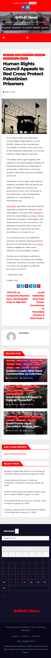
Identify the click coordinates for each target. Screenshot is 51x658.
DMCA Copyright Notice (25, 641)
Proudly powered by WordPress (17, 627)
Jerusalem (10, 364)
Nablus (18, 364)
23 (45, 576)
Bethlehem (11, 360)
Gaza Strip (10, 386)
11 (11, 571)
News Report (39, 55)
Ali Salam (25, 333)
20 (24, 576)
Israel (18, 55)
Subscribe (35, 636)
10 (4, 571)
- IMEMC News (25, 17)
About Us (15, 636)
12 (18, 571)
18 (11, 576)
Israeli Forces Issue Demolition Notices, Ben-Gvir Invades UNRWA (23, 426)
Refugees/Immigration (15, 394)
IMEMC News (27, 378)
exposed (37, 213)
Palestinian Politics (11, 58)
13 (24, 571)
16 (45, 571)
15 (38, 571)
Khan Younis (18, 390)
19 (18, 576)
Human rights (9, 55)
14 (31, 571)
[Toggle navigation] (27, 37)
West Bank (35, 367)
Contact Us (25, 636)
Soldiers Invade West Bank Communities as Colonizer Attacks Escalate (24, 373)
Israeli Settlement (37, 360)
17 (4, 576)
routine (40, 244)
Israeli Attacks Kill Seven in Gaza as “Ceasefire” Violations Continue (24, 400)
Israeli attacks (22, 360)
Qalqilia (38, 364)
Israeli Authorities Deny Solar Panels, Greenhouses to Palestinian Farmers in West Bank (37, 305)
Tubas (18, 367)
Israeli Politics (27, 55)
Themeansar (25, 630)
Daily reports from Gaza (15, 454)
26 (18, 582)
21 (31, 576)
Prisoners (23, 58)
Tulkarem (25, 367)
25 (11, 582)
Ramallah (10, 367)
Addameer (11, 206)
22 (38, 576)
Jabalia (9, 390)
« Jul (4, 595)
